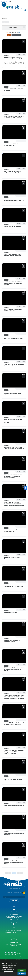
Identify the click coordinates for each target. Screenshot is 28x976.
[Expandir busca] (24, 27)
